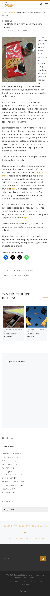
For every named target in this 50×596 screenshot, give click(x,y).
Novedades (7, 461)
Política (6, 468)
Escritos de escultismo (13, 481)
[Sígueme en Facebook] (3, 437)
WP (20, 582)
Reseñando (7, 489)
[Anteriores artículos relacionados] (39, 300)
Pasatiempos (8, 464)
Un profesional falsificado (33, 335)
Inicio (4, 12)
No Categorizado (11, 457)
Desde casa (7, 478)
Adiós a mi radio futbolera (10, 335)
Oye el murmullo (10, 485)
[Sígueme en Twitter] (8, 437)
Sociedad (11, 12)
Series (5, 472)
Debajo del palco (11, 474)
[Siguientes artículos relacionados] (45, 300)
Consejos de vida (10, 453)
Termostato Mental (23, 575)
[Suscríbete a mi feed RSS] (12, 437)
